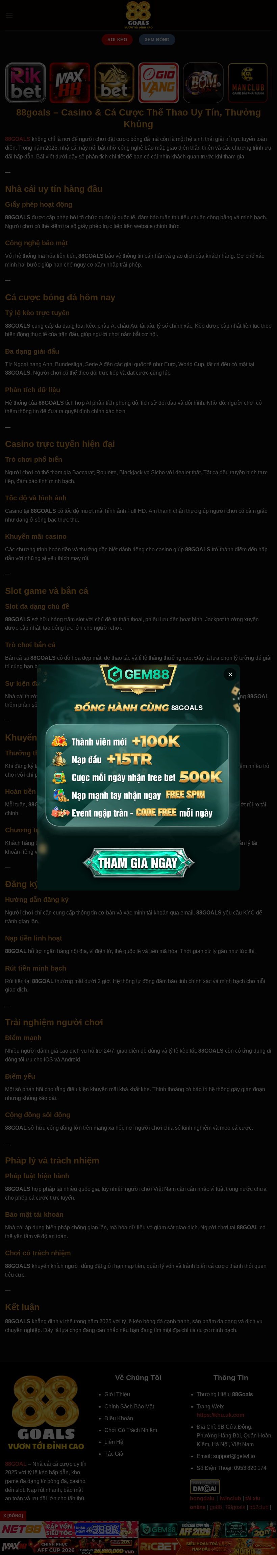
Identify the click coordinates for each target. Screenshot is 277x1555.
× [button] (230, 674)
